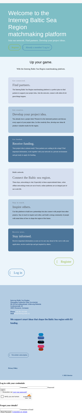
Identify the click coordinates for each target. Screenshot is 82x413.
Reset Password (6, 412)
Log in (18, 272)
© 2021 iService (67, 375)
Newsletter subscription (19, 355)
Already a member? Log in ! (38, 47)
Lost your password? (20, 392)
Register (15, 47)
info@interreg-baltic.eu (22, 313)
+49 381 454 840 (21, 312)
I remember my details (19, 412)
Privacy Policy (13, 368)
